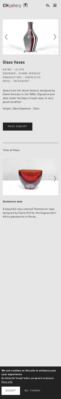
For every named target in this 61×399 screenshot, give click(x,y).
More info (7, 382)
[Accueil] (12, 6)
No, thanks (32, 390)
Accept (11, 390)
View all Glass (11, 150)
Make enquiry (17, 126)
